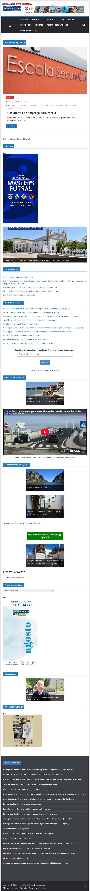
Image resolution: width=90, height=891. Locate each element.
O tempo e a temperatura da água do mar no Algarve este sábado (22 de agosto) (35, 863)
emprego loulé (33, 105)
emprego (11, 105)
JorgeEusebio (24, 102)
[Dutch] (9, 3)
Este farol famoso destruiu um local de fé (19, 295)
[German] (18, 3)
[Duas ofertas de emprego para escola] (45, 70)
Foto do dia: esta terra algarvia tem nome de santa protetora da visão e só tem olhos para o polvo (41, 316)
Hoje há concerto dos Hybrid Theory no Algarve (21, 324)
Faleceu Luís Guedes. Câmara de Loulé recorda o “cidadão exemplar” (29, 343)
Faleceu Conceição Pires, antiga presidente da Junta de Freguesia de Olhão (31, 312)
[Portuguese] (36, 30)
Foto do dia (25, 25)
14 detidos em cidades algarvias (16, 829)
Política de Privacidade (57, 25)
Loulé (47, 105)
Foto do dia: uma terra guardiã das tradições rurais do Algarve (28, 833)
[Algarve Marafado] (10, 26)
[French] (15, 3)
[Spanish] (30, 3)
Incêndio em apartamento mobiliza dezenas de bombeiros (25, 339)
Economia (48, 19)
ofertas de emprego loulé (14, 108)
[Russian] (27, 3)
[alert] (45, 577)
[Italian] (21, 3)
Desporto (39, 25)
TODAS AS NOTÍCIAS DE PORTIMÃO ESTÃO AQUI (22, 523)
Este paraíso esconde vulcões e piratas (18, 277)
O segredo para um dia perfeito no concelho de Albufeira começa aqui (30, 287)
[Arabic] (3, 3)
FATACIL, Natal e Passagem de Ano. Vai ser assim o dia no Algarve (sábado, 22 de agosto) (38, 843)
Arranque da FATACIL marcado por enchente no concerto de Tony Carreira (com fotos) (37, 819)
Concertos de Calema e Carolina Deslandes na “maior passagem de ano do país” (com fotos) (40, 853)
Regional (24, 19)
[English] (12, 3)
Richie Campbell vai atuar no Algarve (17, 858)
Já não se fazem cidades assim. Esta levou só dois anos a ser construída (30, 291)
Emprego (36, 19)
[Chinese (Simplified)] (6, 3)
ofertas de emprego (71, 105)
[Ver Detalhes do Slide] (45, 244)
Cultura (60, 19)
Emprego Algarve (20, 105)
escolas (41, 105)
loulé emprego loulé (57, 105)
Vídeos (71, 19)
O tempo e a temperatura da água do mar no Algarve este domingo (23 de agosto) (36, 824)
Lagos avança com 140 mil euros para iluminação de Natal (26, 848)
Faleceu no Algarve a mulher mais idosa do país (21, 335)
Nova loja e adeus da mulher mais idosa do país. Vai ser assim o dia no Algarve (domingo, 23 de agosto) (43, 328)
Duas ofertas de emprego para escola (31, 113)
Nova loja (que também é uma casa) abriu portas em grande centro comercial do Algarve (37, 332)
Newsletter (25, 30)
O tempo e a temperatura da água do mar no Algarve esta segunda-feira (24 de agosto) (36, 308)
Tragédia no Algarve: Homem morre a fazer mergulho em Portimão (29, 320)
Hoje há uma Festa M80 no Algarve (17, 838)
